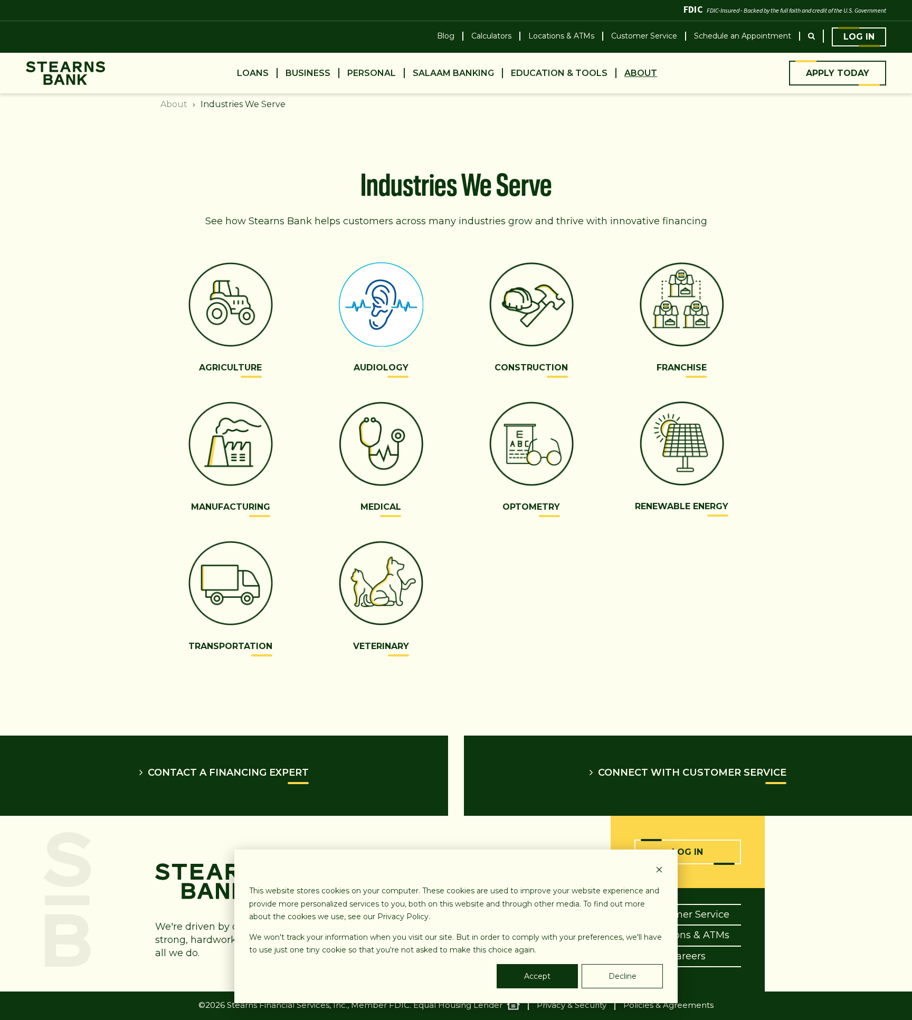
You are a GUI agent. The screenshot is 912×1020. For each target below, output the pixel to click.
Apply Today (837, 73)
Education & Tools (559, 73)
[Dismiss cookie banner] (659, 871)
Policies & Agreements (668, 1005)
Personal (371, 73)
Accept (537, 976)
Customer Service (644, 36)
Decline (622, 976)
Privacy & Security (571, 1005)
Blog (445, 36)
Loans (253, 73)
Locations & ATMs (561, 36)
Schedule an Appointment (742, 36)
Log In (859, 37)
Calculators (491, 36)
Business (308, 73)
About (640, 73)
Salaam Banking (453, 73)
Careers (687, 956)
